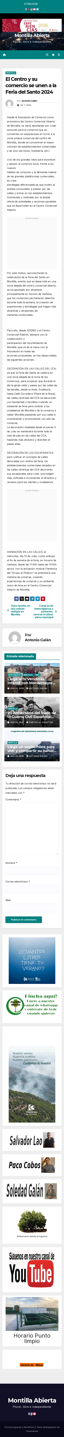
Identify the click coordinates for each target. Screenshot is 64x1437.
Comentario (13, 799)
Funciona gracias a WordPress (20, 1427)
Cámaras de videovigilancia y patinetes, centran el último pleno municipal (43, 611)
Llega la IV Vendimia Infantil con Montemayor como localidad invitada (30, 683)
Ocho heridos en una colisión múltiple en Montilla (20, 610)
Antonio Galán (29, 100)
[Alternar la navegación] (59, 54)
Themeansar (32, 1431)
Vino (37, 675)
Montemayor (14, 675)
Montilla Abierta (32, 35)
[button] (47, 54)
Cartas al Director (41, 722)
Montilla (10, 73)
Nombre (11, 862)
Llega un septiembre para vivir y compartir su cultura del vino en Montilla (31, 751)
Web (8, 900)
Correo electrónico (17, 881)
